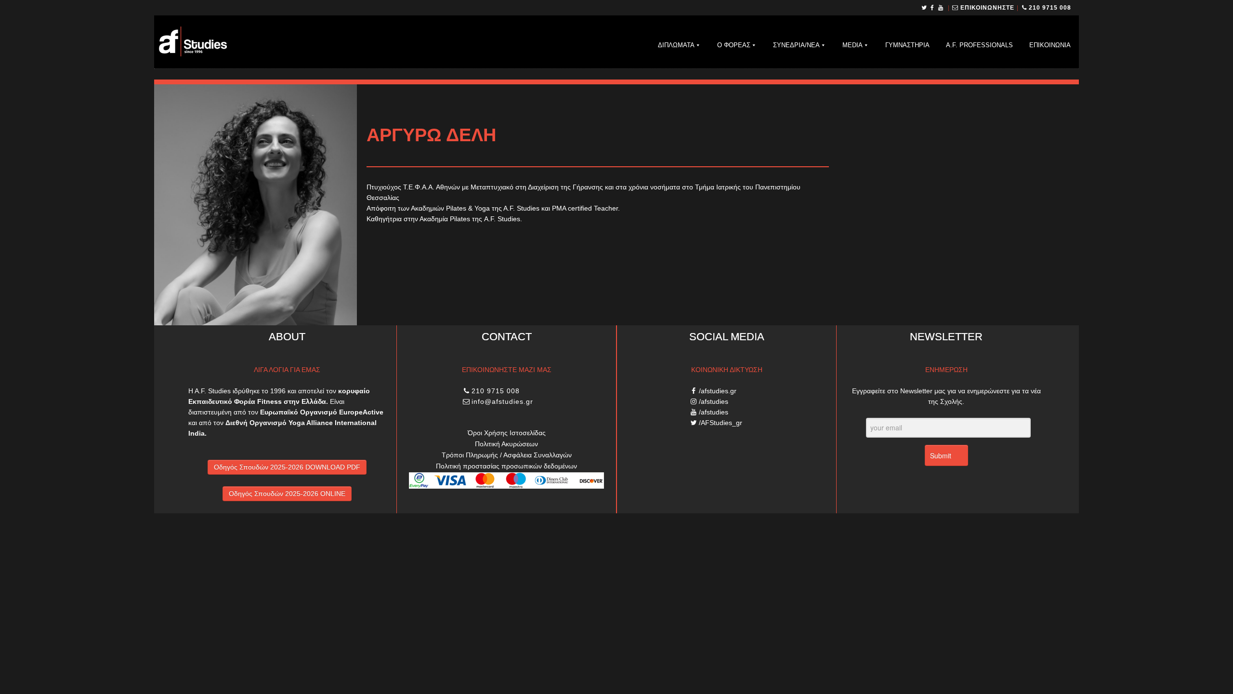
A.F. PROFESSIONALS (979, 45)
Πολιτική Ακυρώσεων (506, 444)
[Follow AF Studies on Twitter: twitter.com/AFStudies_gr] (924, 7)
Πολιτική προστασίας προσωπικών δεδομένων (506, 466)
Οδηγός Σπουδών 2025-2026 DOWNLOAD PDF (287, 467)
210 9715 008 (1050, 7)
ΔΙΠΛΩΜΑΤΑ (676, 45)
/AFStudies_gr (720, 423)
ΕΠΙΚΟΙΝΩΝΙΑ (1050, 45)
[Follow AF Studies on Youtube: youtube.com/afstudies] (941, 7)
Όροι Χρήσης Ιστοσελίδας (507, 433)
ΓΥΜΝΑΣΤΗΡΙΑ (907, 45)
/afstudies (713, 401)
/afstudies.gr (717, 391)
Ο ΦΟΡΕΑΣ (733, 45)
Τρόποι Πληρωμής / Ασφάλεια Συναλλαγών (507, 455)
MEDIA (852, 45)
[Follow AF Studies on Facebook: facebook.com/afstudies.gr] (933, 7)
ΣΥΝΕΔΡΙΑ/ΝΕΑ (796, 45)
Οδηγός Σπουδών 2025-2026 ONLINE (287, 493)
